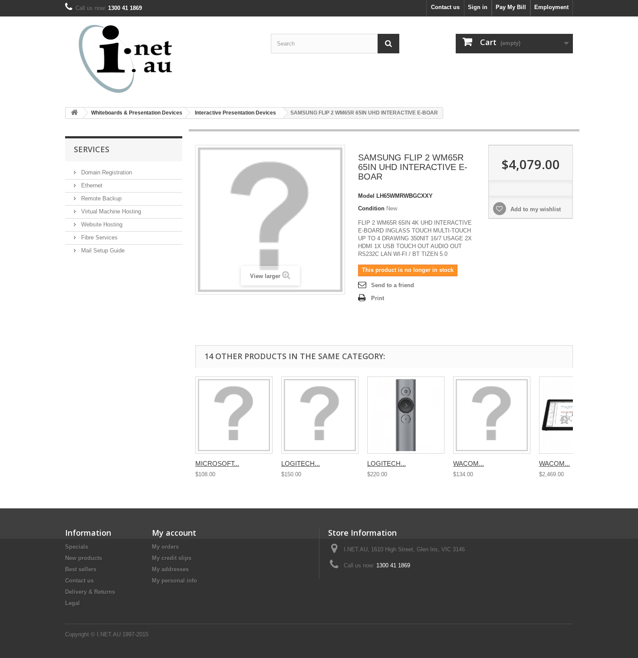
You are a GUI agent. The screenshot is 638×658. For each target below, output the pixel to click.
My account (174, 532)
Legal (72, 603)
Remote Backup (100, 198)
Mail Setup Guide (102, 250)
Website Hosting (100, 224)
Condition (371, 208)
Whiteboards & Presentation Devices (136, 113)
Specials (76, 546)
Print (377, 298)
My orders (165, 546)
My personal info (174, 580)
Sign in (477, 7)
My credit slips (171, 558)
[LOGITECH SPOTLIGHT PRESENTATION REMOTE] (405, 415)
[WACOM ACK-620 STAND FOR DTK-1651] (491, 415)
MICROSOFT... (217, 463)
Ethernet (90, 185)
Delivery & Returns (90, 592)
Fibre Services (98, 237)
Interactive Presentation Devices (235, 113)
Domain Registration (105, 172)
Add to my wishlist (535, 209)
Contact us (445, 7)
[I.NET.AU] (145, 58)
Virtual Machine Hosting (110, 211)
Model (366, 196)
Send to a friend (392, 285)
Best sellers (80, 569)
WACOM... (468, 463)
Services (91, 149)
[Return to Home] (74, 113)
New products (83, 558)
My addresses (170, 569)
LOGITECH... (300, 463)
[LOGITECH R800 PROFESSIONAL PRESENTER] (319, 415)
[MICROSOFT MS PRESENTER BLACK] (234, 415)
